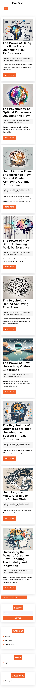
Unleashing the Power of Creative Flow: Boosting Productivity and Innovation (16, 558)
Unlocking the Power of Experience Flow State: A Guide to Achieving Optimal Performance (18, 178)
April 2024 (8, 636)
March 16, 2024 (10, 190)
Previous (5, 597)
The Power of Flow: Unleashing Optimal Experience (17, 366)
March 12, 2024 (10, 444)
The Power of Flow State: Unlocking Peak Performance (16, 244)
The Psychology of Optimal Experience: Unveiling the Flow (17, 112)
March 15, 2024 (10, 252)
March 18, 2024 (10, 58)
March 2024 (8, 640)
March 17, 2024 (10, 120)
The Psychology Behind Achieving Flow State (15, 304)
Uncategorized (9, 681)
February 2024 (9, 645)
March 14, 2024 (10, 312)
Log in (6, 663)
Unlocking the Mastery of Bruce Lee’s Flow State (15, 496)
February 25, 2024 (11, 571)
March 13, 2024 (10, 374)
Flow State (18, 3)
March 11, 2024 (10, 504)
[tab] (6, 8)
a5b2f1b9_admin (24, 58)
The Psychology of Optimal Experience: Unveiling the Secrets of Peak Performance (17, 432)
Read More (10, 75)
